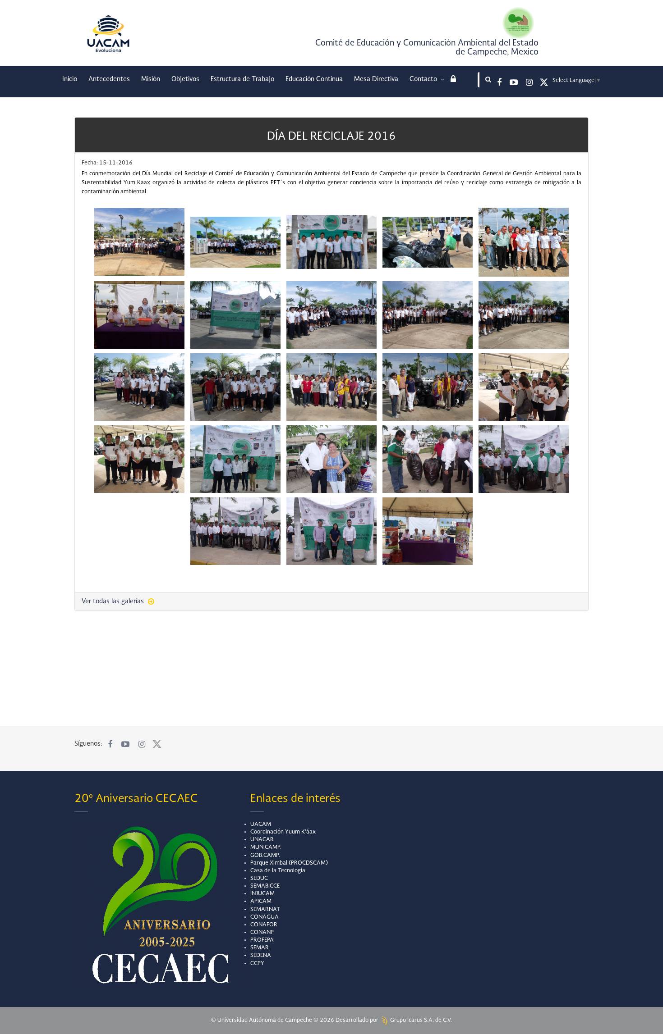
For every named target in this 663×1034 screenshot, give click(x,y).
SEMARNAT (265, 909)
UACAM (260, 824)
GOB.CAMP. (265, 855)
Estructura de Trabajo (242, 79)
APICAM (261, 901)
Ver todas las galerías (114, 601)
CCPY (257, 963)
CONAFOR (263, 925)
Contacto (424, 79)
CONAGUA (264, 917)
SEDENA (260, 955)
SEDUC (259, 878)
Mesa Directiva (376, 79)
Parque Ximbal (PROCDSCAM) (289, 863)
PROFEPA (262, 940)
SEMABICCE (265, 886)
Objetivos (185, 79)
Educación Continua (314, 79)
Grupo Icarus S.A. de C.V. (420, 1020)
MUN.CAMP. (265, 847)
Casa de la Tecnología (277, 871)
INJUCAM (262, 894)
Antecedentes (109, 79)
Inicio (69, 79)
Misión (150, 79)
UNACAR (262, 840)
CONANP (262, 932)
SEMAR (259, 948)
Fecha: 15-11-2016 (107, 163)
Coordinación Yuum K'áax (283, 832)
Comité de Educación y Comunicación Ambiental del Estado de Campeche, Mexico (427, 47)
